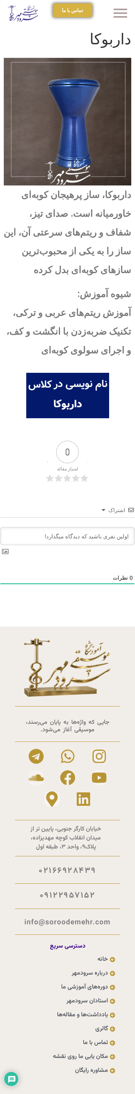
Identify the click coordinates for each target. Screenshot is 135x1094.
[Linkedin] (83, 799)
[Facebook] (67, 777)
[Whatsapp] (67, 756)
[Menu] (109, 13)
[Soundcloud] (36, 777)
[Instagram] (99, 756)
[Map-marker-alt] (52, 799)
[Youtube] (99, 777)
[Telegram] (36, 756)
